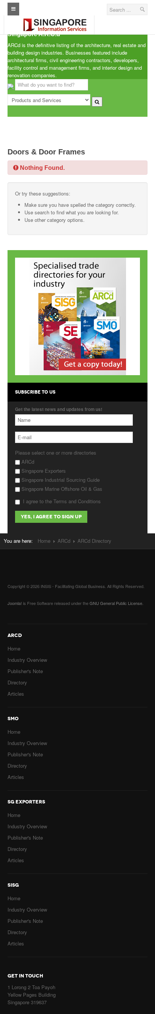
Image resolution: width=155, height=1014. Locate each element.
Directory (17, 682)
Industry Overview (27, 659)
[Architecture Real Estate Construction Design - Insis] (54, 18)
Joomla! (15, 603)
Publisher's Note (25, 671)
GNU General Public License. (116, 603)
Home (44, 540)
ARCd (27, 461)
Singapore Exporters (43, 470)
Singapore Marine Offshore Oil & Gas (61, 488)
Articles (16, 693)
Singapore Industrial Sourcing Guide (60, 479)
